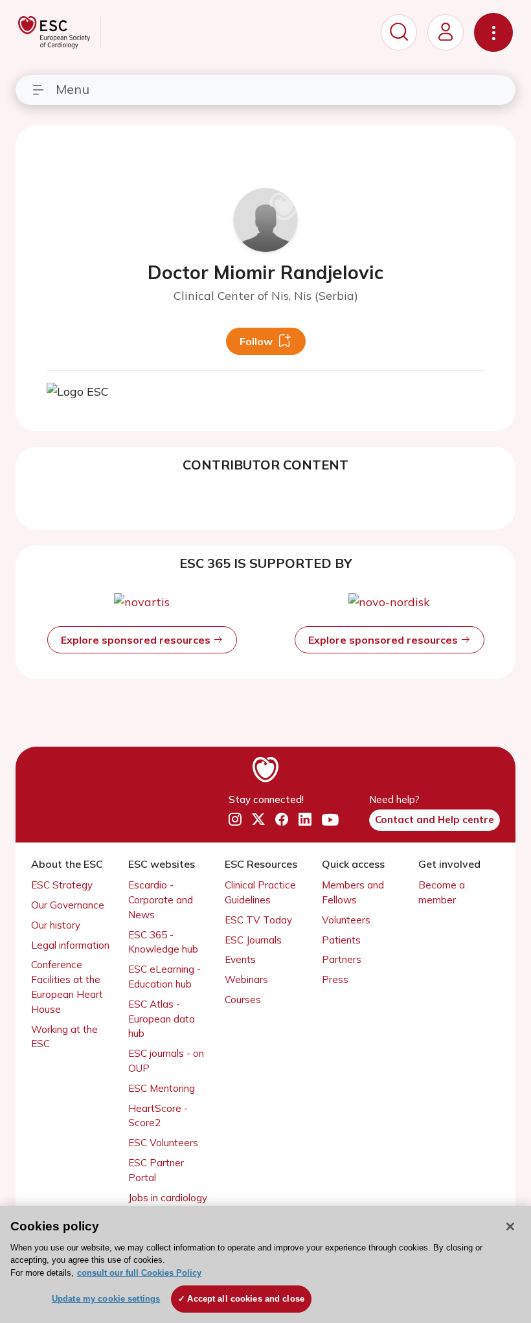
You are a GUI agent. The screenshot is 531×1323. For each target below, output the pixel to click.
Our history (55, 925)
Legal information (70, 945)
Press (335, 979)
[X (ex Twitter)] (258, 820)
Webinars (246, 979)
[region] (265, 1264)
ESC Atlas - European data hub (161, 1019)
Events (240, 959)
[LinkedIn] (305, 820)
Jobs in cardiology (167, 1198)
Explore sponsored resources (137, 639)
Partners (341, 959)
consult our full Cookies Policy (139, 1273)
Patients (341, 940)
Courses (243, 999)
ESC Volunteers (163, 1142)
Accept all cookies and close (245, 1299)
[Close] (510, 1226)
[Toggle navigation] (493, 32)
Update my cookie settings (106, 1299)
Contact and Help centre (434, 819)
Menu (72, 89)
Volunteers (346, 920)
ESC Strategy (62, 885)
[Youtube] (330, 819)
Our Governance (67, 905)
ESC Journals (253, 940)
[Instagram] (235, 820)
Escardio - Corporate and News (160, 900)
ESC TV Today (258, 920)
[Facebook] (281, 820)
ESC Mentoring (161, 1088)
